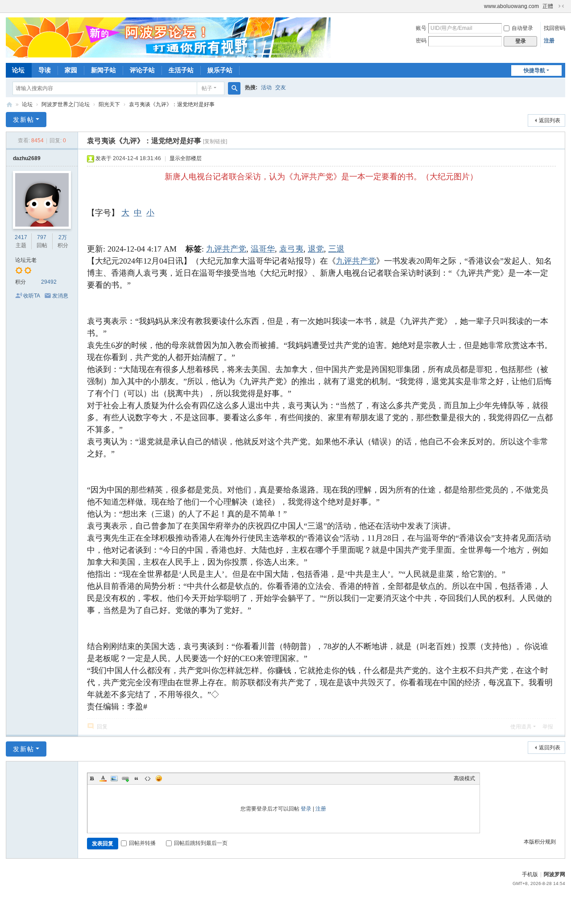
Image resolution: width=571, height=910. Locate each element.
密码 (421, 40)
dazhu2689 (27, 158)
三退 (336, 248)
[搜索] (234, 88)
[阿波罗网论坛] (168, 37)
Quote (136, 778)
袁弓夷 (291, 248)
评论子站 (142, 70)
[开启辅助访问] (480, 6)
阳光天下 (109, 104)
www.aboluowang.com (511, 6)
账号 (421, 28)
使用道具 (521, 727)
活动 (266, 87)
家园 (71, 70)
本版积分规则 (540, 842)
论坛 (18, 70)
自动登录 (522, 28)
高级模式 (464, 778)
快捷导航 (534, 70)
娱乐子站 (219, 70)
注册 (549, 40)
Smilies (158, 778)
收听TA (31, 296)
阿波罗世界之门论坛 (65, 104)
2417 (21, 237)
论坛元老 (26, 260)
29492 (49, 282)
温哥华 (263, 248)
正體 (547, 6)
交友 (280, 87)
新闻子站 (103, 70)
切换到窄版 (561, 6)
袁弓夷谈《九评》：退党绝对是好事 (172, 104)
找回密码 (554, 28)
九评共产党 (226, 248)
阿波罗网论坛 (9, 104)
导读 (44, 70)
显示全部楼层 (186, 158)
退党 (316, 248)
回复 (102, 727)
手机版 (530, 874)
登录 (306, 809)
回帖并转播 (142, 843)
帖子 (207, 88)
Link (125, 778)
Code (147, 778)
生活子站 (181, 70)
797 (41, 237)
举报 (547, 727)
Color (103, 778)
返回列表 (549, 120)
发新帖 (23, 119)
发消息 (60, 296)
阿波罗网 (554, 874)
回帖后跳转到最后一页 (201, 843)
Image (114, 778)
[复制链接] (215, 141)
